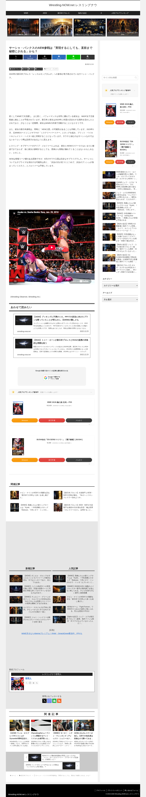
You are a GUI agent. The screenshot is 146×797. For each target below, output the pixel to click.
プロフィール (100, 790)
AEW (32, 69)
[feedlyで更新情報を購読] (33, 682)
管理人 (28, 678)
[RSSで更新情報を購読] (36, 682)
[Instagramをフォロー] (30, 682)
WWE (25, 69)
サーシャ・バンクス (52, 69)
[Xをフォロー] (26, 682)
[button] (88, 57)
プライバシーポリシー (114, 790)
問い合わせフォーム (131, 790)
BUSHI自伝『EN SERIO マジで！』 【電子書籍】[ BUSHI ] (60, 439)
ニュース (39, 69)
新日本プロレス (15, 69)
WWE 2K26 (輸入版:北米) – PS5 (59, 402)
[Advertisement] (52, 97)
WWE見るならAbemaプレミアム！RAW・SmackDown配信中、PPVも (51, 633)
